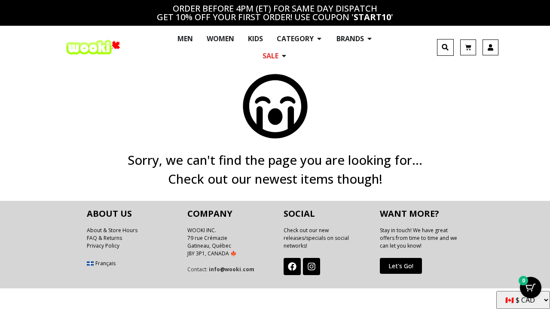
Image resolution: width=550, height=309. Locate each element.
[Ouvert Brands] (369, 38)
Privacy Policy (103, 245)
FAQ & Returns (104, 238)
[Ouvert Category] (319, 38)
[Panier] (468, 47)
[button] (445, 47)
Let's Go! (400, 266)
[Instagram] (311, 266)
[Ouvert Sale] (284, 56)
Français (105, 263)
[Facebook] (292, 266)
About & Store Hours (112, 230)
